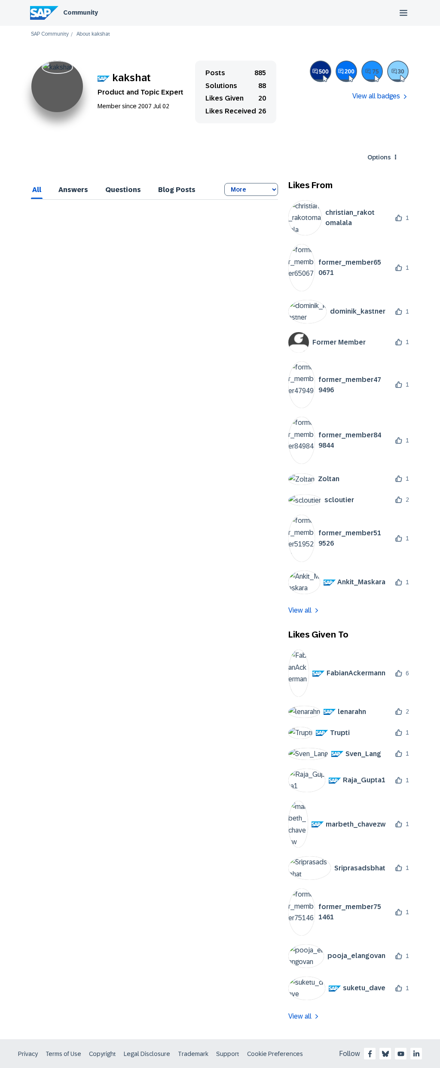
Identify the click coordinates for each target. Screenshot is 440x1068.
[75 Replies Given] (372, 71)
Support (227, 1053)
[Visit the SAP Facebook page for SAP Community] (370, 1053)
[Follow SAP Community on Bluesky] (385, 1053)
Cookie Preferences (275, 1053)
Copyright (102, 1053)
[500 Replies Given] (320, 71)
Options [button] (379, 157)
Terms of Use (63, 1053)
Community (80, 12)
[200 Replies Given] (346, 71)
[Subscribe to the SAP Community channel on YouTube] (400, 1053)
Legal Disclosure (147, 1053)
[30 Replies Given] (398, 71)
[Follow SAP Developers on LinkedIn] (416, 1053)
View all (300, 610)
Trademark (193, 1053)
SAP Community (50, 34)
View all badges (376, 96)
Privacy (28, 1053)
